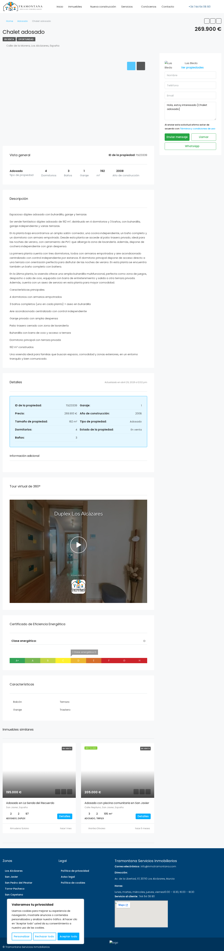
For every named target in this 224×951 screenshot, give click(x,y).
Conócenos (148, 6)
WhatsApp (191, 146)
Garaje (17, 709)
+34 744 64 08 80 (199, 6)
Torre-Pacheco (14, 888)
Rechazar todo (44, 936)
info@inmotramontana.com (158, 866)
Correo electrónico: (127, 866)
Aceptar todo (68, 936)
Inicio (60, 6)
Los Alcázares (14, 871)
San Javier (11, 877)
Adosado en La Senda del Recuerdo (30, 803)
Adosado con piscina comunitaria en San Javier (117, 803)
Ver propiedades (192, 67)
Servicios (127, 6)
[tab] (131, 66)
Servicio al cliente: (126, 896)
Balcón (17, 702)
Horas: (119, 886)
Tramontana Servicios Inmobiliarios (146, 860)
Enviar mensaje (177, 137)
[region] (45, 921)
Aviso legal (68, 877)
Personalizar (22, 936)
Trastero (65, 709)
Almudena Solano (19, 828)
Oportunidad (26, 39)
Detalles (64, 816)
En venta (9, 39)
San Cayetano (14, 894)
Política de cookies (73, 882)
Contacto (168, 6)
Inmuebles (75, 6)
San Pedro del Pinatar (18, 882)
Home (9, 21)
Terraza (64, 702)
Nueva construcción (103, 6)
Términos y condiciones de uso (197, 128)
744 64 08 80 (147, 896)
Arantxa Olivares (96, 828)
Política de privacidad (75, 871)
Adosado (22, 21)
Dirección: (121, 872)
